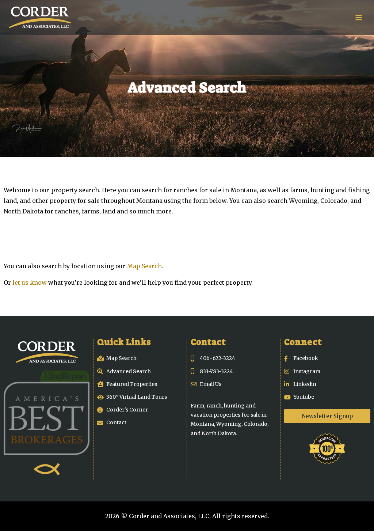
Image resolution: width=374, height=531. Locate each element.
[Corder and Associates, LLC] (40, 18)
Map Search (144, 266)
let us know (29, 282)
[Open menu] (358, 17)
